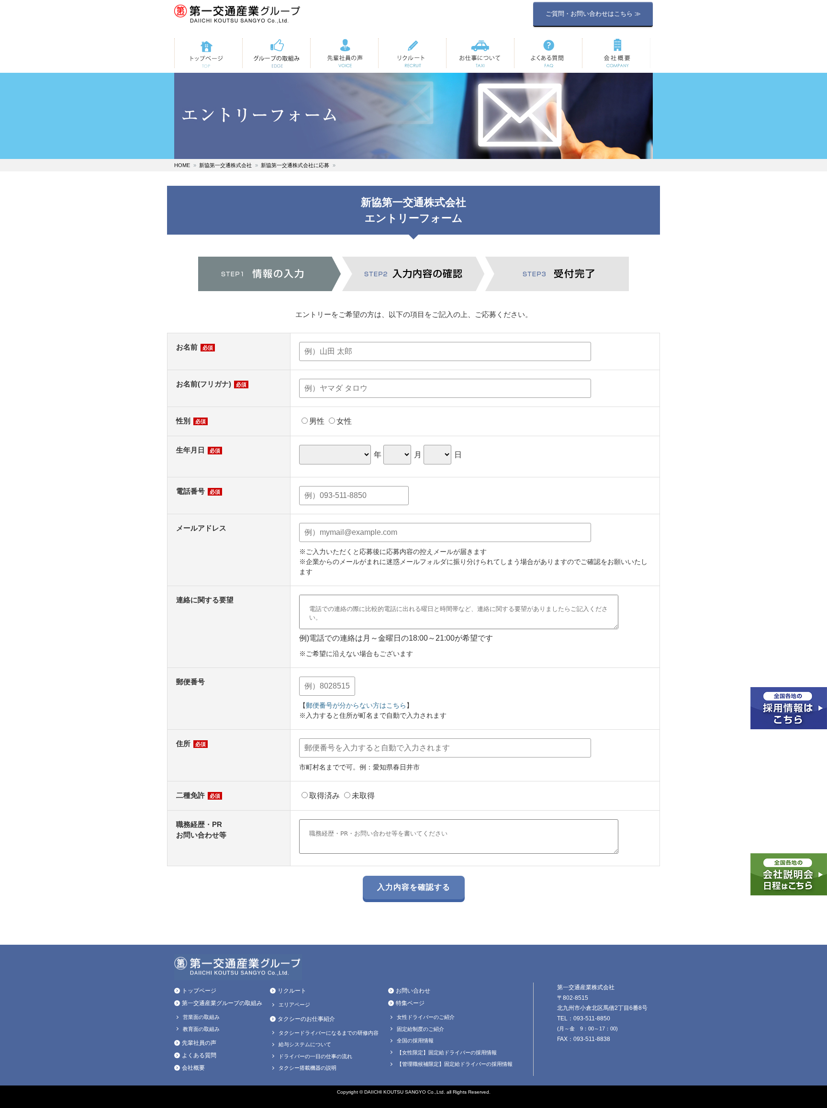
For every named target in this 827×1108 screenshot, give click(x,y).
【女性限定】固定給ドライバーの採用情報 (447, 1052)
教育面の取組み (201, 1029)
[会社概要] (616, 53)
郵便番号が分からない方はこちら (356, 705)
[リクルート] (412, 53)
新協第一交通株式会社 (225, 165)
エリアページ (294, 1004)
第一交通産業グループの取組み (222, 1003)
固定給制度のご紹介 (420, 1029)
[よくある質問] (548, 53)
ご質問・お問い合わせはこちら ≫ (593, 13)
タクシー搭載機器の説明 (307, 1068)
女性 (344, 421)
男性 (316, 421)
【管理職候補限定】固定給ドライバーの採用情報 (455, 1064)
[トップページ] (208, 53)
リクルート (292, 990)
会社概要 (193, 1067)
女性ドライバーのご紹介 (426, 1017)
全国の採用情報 (415, 1040)
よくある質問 (199, 1055)
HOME (182, 165)
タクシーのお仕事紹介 (306, 1019)
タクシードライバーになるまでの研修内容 (329, 1033)
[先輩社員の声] (344, 53)
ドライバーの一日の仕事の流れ (315, 1056)
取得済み (324, 795)
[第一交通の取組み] (276, 53)
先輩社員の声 (199, 1043)
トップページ (199, 990)
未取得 (363, 795)
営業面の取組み (201, 1017)
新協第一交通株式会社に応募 (295, 165)
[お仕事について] (480, 53)
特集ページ (410, 1003)
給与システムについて (305, 1044)
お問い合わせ (413, 990)
